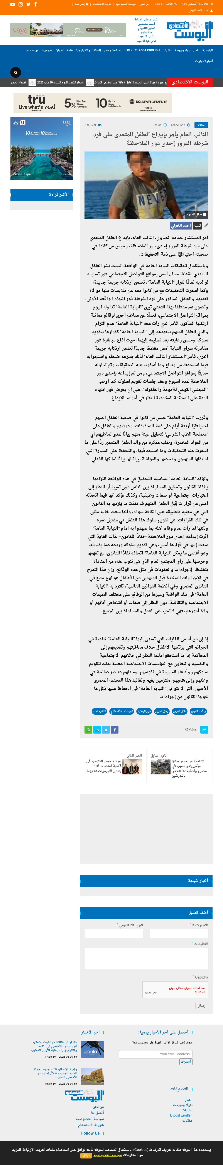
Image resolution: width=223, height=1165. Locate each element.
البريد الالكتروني (130, 925)
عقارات (167, 50)
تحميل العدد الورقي (199, 11)
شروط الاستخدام (102, 4)
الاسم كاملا (199, 925)
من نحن (144, 4)
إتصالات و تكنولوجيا (88, 50)
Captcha (200, 978)
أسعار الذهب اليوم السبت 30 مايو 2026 (79, 82)
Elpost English (147, 50)
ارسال (201, 1006)
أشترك (186, 1061)
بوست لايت (31, 50)
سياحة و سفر (112, 50)
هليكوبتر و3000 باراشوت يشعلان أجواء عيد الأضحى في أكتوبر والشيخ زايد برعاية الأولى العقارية (54, 1046)
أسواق (60, 50)
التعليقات (90, 125)
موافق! (86, 1155)
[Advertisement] (146, 829)
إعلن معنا (80, 4)
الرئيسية (207, 50)
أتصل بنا (97, 1113)
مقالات (128, 50)
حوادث (201, 125)
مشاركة (190, 729)
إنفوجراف (47, 50)
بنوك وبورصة (182, 50)
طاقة (70, 50)
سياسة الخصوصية (126, 4)
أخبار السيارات (204, 61)
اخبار (196, 50)
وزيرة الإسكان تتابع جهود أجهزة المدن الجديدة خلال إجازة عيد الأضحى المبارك (160, 82)
